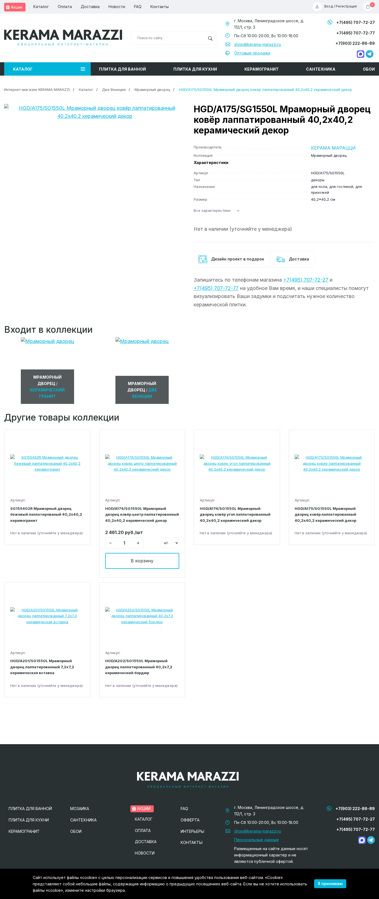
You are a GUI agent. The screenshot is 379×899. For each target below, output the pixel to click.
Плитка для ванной (122, 69)
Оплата (65, 6)
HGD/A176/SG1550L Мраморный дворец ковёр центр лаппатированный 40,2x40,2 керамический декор (142, 514)
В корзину (142, 560)
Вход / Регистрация (340, 6)
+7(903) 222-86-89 (355, 43)
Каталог (41, 6)
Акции (16, 7)
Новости (116, 6)
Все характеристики (212, 210)
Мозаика (79, 808)
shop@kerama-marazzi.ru (257, 44)
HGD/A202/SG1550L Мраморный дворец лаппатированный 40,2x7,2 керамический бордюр (138, 667)
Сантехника (320, 69)
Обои (369, 69)
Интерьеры (192, 831)
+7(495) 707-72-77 (355, 33)
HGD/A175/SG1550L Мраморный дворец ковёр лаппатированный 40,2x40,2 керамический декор (325, 514)
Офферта (190, 820)
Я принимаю (330, 883)
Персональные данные (256, 839)
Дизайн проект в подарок (237, 259)
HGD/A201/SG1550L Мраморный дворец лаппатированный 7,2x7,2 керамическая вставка (42, 667)
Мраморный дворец (152, 89)
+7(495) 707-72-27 (355, 22)
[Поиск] (210, 37)
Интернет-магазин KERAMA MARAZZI (37, 89)
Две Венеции (114, 89)
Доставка (90, 6)
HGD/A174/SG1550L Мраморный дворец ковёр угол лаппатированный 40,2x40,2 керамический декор (235, 514)
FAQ (138, 6)
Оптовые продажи (252, 53)
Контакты (159, 6)
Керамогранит (261, 69)
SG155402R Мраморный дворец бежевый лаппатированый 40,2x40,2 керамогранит (46, 514)
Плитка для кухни (195, 69)
